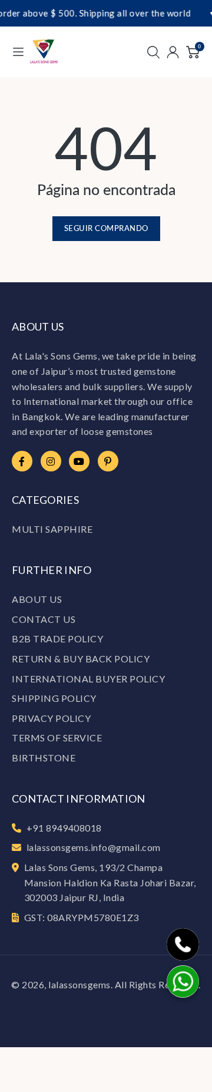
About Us (37, 599)
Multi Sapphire (52, 529)
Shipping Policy (54, 698)
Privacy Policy (51, 718)
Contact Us (43, 619)
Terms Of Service (57, 737)
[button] (153, 52)
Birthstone (43, 757)
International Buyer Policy (88, 678)
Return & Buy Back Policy (81, 658)
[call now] (183, 944)
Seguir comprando (106, 228)
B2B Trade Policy (57, 638)
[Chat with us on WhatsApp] (183, 981)
